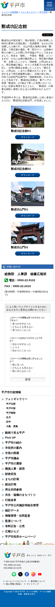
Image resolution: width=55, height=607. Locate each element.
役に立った (18, 364)
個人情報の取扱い (14, 584)
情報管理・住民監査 (17, 515)
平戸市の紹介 (13, 442)
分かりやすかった (21, 344)
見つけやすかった (21, 324)
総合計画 (10, 484)
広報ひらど (12, 531)
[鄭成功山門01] (27, 193)
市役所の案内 (13, 447)
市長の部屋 (12, 453)
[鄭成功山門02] (27, 233)
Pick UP (10, 437)
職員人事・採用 (15, 468)
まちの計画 (12, 479)
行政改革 (10, 500)
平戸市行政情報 (11, 392)
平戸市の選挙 (13, 463)
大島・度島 (12, 426)
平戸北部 (43, 12)
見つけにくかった (21, 330)
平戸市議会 (12, 458)
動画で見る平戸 (15, 432)
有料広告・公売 (15, 526)
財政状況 (10, 473)
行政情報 (14, 12)
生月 (8, 417)
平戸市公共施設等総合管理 (22, 505)
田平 (8, 422)
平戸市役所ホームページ (20, 536)
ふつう (15, 347)
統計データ (12, 510)
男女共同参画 (13, 489)
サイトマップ (33, 584)
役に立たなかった (21, 371)
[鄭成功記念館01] (27, 116)
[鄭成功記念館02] (27, 154)
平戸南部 (11, 413)
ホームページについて (16, 581)
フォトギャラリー (29, 12)
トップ (4, 12)
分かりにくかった (21, 350)
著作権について (38, 581)
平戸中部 (11, 408)
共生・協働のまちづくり (20, 494)
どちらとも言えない (22, 327)
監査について (13, 520)
